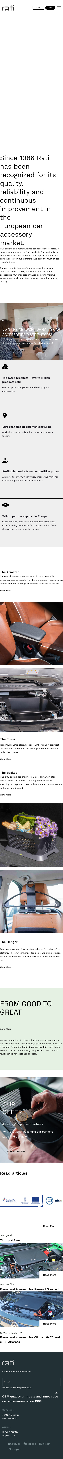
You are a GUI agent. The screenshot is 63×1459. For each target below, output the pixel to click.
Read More (49, 1226)
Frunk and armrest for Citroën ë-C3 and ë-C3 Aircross (30, 1339)
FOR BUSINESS (16, 350)
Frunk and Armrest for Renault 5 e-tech (30, 1289)
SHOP (38, 8)
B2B (50, 8)
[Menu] (59, 7)
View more (5, 590)
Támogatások (10, 1240)
